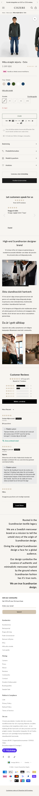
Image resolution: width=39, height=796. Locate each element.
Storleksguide (32, 96)
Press (4, 664)
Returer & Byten (7, 639)
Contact (5, 678)
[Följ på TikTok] (14, 757)
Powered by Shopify (24, 767)
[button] (4, 215)
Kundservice (6, 625)
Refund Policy (6, 707)
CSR (3, 700)
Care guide (6, 650)
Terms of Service (8, 710)
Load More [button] (19, 505)
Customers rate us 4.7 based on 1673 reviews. (19, 790)
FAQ (3, 643)
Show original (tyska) (12, 441)
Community (6, 675)
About (4, 668)
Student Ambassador (9, 682)
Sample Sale (6, 689)
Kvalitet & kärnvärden (19, 180)
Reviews (5, 671)
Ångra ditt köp (7, 632)
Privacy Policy (6, 703)
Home (3, 12)
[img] (19, 200)
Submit (19, 612)
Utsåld (19, 116)
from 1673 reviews (19, 203)
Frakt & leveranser (8, 635)
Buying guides (7, 686)
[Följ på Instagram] (9, 757)
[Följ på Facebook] (3, 757)
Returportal (6, 628)
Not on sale (9, 12)
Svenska (27, 762)
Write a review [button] (19, 401)
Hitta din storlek (7, 90)
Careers (5, 660)
